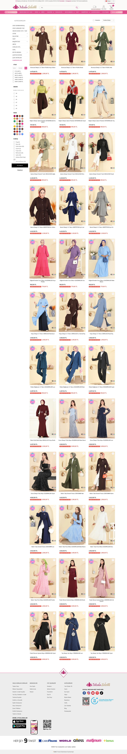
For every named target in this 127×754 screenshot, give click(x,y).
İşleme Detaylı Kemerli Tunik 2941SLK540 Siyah (101, 174)
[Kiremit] (14, 131)
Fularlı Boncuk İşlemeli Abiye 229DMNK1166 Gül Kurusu (101, 600)
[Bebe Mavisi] (20, 119)
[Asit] (14, 119)
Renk (15, 112)
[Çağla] (22, 121)
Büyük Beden (67, 697)
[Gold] (14, 126)
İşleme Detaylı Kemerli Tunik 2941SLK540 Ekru (72, 174)
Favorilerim (50, 691)
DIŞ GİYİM (49, 12)
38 (16, 96)
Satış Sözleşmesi (17, 705)
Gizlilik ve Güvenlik (17, 700)
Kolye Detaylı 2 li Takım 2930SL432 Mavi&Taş (101, 333)
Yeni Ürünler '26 (68, 686)
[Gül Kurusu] (20, 126)
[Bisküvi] (17, 121)
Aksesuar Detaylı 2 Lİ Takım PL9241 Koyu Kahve (42, 67)
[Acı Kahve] (17, 116)
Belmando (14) (19, 153)
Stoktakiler (97, 20)
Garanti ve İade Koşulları (19, 691)
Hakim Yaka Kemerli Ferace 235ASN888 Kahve (101, 493)
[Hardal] (17, 129)
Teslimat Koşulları (17, 697)
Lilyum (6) (18, 148)
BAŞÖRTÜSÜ (85, 12)
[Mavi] (22, 134)
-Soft (54, 751)
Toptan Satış (16, 686)
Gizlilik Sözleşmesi (17, 711)
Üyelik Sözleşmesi (17, 703)
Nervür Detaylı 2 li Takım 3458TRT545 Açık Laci (72, 227)
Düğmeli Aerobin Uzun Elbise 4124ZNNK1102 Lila (72, 280)
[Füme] (20, 124)
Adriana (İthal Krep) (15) (19, 158)
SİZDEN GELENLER (116, 12)
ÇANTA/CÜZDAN (95, 12)
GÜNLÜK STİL (58, 12)
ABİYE (42, 12)
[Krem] (22, 131)
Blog (65, 708)
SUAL (14, 49)
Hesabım (49, 686)
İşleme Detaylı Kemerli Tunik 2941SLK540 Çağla (43, 174)
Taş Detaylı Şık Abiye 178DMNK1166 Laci (72, 653)
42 (16, 102)
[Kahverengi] (22, 129)
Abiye (65, 694)
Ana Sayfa (32, 686)
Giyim (65, 689)
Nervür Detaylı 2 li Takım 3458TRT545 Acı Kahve (42, 227)
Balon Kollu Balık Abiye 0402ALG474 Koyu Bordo (42, 440)
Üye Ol (49, 694)
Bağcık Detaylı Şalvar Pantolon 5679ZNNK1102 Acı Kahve (43, 121)
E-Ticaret (58, 751)
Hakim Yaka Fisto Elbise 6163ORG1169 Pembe (43, 600)
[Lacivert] (14, 134)
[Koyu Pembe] (14, 116)
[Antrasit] (22, 116)
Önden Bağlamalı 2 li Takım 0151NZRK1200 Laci (42, 387)
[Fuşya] (22, 124)
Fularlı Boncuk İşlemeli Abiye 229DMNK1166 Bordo (72, 600)
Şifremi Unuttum (51, 689)
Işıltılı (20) (18, 155)
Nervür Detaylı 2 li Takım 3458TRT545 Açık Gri (101, 227)
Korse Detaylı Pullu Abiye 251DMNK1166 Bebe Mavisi (72, 440)
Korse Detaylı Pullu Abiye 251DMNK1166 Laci (101, 440)
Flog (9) (18, 142)
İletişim (31, 691)
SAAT (77, 12)
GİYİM (36, 12)
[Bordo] (20, 121)
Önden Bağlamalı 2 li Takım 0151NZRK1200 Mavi (72, 387)
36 (16, 93)
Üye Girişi (49, 697)
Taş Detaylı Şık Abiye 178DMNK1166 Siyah (101, 653)
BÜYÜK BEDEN (69, 12)
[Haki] (14, 129)
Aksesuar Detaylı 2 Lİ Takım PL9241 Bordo (72, 67)
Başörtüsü (66, 700)
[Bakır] (17, 119)
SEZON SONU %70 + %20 (26, 12)
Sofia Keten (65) (20, 146)
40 (16, 99)
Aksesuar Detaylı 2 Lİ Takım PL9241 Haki (101, 67)
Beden (15, 86)
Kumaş (15, 139)
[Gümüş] (22, 126)
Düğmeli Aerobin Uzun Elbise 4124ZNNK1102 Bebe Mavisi (101, 281)
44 (16, 105)
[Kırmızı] (17, 131)
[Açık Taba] (20, 116)
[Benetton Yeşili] (14, 121)
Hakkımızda (33, 689)
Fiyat (15, 64)
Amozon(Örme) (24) (21, 161)
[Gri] (17, 126)
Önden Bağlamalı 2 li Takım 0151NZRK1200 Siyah (101, 387)
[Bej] (22, 119)
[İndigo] (20, 129)
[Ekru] (14, 124)
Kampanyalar (67, 711)
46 (16, 108)
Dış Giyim (66, 691)
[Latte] (17, 134)
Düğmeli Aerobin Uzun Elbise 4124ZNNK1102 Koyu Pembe (43, 281)
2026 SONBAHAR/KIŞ (19, 25)
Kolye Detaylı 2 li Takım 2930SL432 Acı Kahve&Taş (72, 333)
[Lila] (20, 134)
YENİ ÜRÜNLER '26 (12, 12)
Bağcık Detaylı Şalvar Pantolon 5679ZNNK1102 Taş (102, 120)
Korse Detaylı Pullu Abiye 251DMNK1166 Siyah (43, 493)
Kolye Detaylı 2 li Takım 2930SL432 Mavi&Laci (43, 333)
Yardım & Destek (17, 714)
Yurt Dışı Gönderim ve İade (19, 694)
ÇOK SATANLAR (17, 57)
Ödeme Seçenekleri (17, 689)
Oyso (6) (18, 144)
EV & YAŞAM (105, 12)
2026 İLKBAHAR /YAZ (18, 28)
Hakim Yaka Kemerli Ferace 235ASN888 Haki (72, 493)
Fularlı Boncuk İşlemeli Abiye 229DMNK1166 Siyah (43, 653)
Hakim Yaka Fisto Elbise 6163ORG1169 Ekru (101, 546)
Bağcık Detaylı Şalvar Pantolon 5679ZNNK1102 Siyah (72, 120)
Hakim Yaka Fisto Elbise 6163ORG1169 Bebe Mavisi (72, 546)
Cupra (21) (18, 150)
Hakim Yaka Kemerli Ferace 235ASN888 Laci (42, 546)
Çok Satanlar (67, 705)
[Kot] (20, 131)
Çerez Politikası (16, 708)
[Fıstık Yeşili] (17, 124)
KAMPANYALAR (17, 60)
